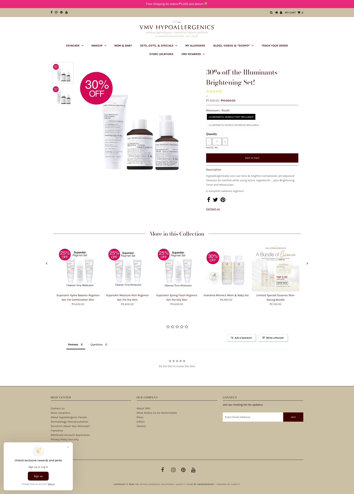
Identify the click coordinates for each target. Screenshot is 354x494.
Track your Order (275, 45)
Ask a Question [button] (243, 337)
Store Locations (161, 54)
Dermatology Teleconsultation (69, 421)
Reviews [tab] (73, 344)
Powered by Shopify (228, 484)
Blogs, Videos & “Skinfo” (231, 45)
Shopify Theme (184, 484)
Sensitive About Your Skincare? (70, 426)
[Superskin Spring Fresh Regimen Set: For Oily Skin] (177, 268)
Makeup (97, 45)
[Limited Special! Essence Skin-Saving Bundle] (275, 268)
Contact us (213, 209)
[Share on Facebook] (208, 200)
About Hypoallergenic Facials (69, 417)
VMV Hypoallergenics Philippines (154, 484)
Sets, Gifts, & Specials (156, 45)
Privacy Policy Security (65, 439)
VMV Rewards (191, 54)
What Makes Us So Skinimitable (157, 412)
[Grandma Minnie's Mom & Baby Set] (226, 268)
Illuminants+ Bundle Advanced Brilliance (234, 125)
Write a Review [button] (275, 337)
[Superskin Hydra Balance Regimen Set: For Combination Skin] (78, 268)
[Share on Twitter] (215, 200)
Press (140, 417)
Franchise (57, 430)
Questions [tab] (97, 344)
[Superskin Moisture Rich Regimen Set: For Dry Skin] (127, 268)
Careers (141, 426)
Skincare (73, 45)
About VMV (143, 408)
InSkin (141, 421)
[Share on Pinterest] (223, 200)
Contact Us (58, 408)
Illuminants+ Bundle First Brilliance (231, 117)
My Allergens (195, 45)
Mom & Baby (123, 45)
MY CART (294, 12)
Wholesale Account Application (70, 435)
